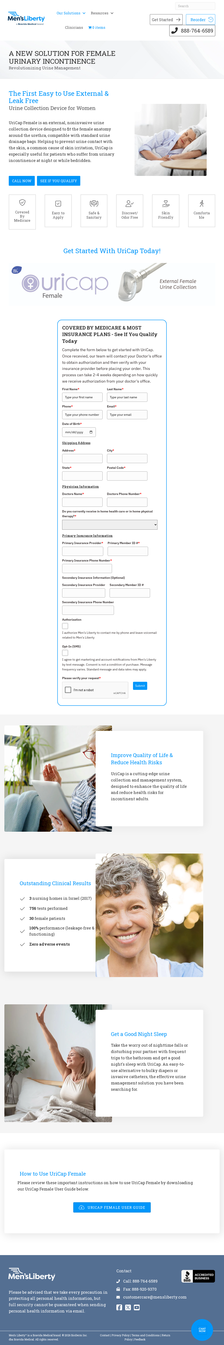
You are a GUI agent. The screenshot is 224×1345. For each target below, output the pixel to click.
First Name (70, 389)
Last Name (115, 389)
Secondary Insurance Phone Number (88, 602)
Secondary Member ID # (127, 585)
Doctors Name (73, 494)
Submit (140, 686)
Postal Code (116, 468)
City (110, 450)
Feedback (139, 1339)
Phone (67, 406)
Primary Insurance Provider (82, 543)
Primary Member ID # (124, 543)
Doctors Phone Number (124, 494)
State (67, 468)
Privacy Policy (121, 1335)
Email (112, 406)
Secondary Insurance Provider (83, 585)
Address (68, 450)
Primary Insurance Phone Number (87, 560)
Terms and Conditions (145, 1335)
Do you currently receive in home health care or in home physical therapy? (107, 513)
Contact (105, 1335)
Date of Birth (72, 424)
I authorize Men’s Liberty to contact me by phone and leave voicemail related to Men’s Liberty (109, 635)
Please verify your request (81, 678)
